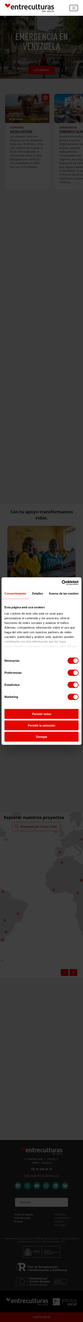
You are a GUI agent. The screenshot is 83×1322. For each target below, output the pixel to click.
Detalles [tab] (37, 593)
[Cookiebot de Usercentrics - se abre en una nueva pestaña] (62, 582)
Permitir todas (41, 714)
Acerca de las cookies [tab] (64, 593)
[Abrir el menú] (73, 8)
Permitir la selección (41, 725)
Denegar (41, 736)
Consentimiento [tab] (15, 593)
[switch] (73, 673)
